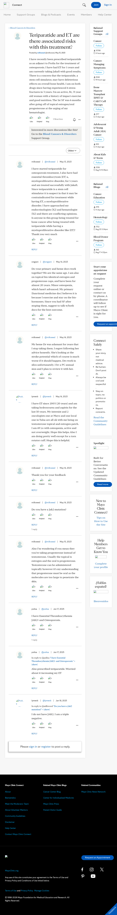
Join (96, 4)
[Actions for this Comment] (76, 241)
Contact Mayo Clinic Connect (18, 834)
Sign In (108, 4)
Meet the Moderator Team (17, 804)
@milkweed (50, 161)
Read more (102, 484)
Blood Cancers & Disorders (22, 28)
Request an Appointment (97, 857)
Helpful (39, 121)
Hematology (100, 217)
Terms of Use (11, 890)
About (8, 791)
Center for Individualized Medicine (58, 798)
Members (86, 14)
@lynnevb (47, 396)
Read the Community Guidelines (101, 421)
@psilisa (45, 609)
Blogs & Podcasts (51, 14)
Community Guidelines (15, 816)
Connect (17, 4)
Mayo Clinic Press (51, 804)
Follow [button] (99, 45)
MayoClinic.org (11, 870)
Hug (47, 121)
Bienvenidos (101, 601)
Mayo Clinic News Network (93, 791)
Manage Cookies (41, 890)
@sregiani (47, 262)
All (106, 33)
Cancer (97, 40)
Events (71, 14)
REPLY (34, 249)
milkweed (46, 53)
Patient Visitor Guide (52, 810)
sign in (33, 746)
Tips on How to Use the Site (101, 521)
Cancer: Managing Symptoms (100, 64)
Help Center (105, 14)
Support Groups (26, 14)
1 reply (34, 529)
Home (7, 14)
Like (31, 121)
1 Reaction (58, 119)
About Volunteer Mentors (16, 810)
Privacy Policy (27, 890)
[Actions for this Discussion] (79, 119)
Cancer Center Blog (52, 791)
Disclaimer (10, 822)
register (46, 746)
